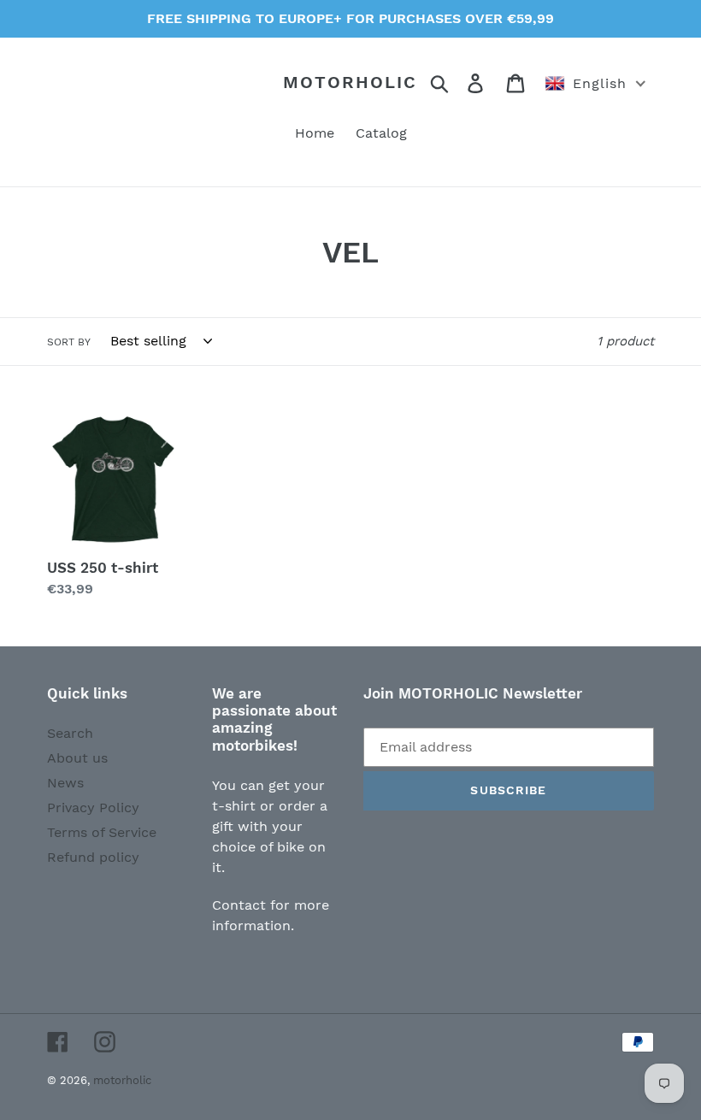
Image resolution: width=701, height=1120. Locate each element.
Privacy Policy (93, 807)
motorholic (350, 82)
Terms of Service (101, 832)
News (65, 783)
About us (77, 758)
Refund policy (93, 857)
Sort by (69, 342)
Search (70, 733)
